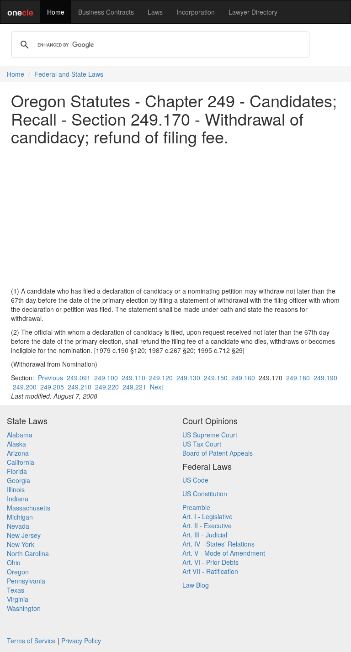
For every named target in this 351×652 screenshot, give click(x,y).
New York (20, 544)
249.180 (298, 377)
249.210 (79, 386)
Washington (24, 608)
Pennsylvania (26, 580)
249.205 (52, 386)
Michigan (20, 516)
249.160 (243, 377)
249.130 (188, 377)
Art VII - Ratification (210, 571)
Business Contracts (106, 11)
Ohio (14, 562)
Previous (50, 377)
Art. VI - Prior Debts (210, 562)
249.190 (325, 377)
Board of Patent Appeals (217, 452)
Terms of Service (31, 640)
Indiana (17, 498)
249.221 (134, 386)
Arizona (18, 452)
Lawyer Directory (253, 11)
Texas (15, 589)
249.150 (216, 377)
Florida (17, 471)
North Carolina (28, 553)
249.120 (161, 377)
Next (156, 386)
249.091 (78, 377)
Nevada (18, 526)
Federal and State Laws (68, 74)
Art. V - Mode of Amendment (223, 552)
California (20, 462)
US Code (195, 479)
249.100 (106, 377)
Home (55, 11)
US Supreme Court (209, 434)
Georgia (18, 480)
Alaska (16, 443)
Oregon (18, 571)
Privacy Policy (81, 640)
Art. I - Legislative (207, 516)
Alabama (19, 434)
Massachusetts (28, 507)
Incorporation (195, 11)
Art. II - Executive (207, 525)
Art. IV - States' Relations (218, 543)
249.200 (25, 386)
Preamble (196, 507)
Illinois (16, 489)
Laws (155, 11)
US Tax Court (201, 443)
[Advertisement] (175, 216)
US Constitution (204, 493)
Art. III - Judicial (204, 534)
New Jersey (24, 535)
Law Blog (195, 584)
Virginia (17, 599)
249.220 (107, 386)
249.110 (133, 377)
